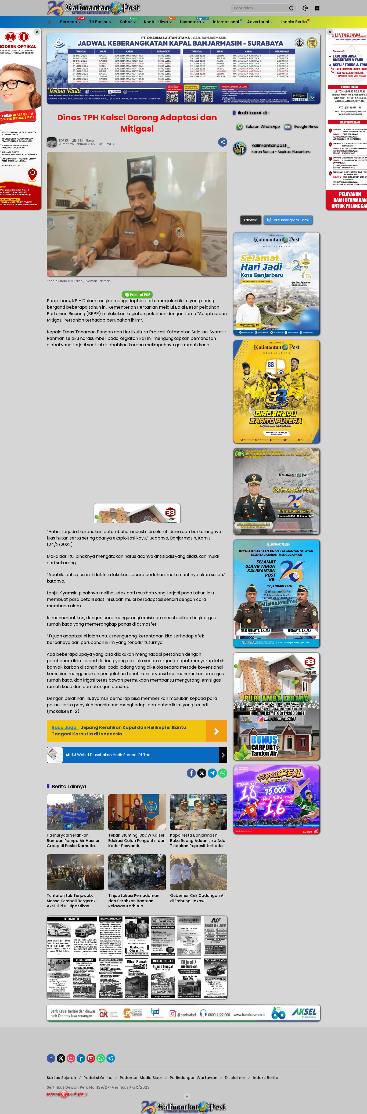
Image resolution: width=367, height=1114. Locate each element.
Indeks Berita (265, 1077)
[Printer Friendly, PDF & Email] (137, 294)
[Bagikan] (222, 142)
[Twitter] (201, 773)
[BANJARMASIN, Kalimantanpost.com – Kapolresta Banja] (276, 186)
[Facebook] (191, 773)
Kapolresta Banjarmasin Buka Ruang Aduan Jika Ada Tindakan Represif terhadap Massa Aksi (197, 841)
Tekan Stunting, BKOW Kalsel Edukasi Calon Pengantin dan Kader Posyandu (136, 840)
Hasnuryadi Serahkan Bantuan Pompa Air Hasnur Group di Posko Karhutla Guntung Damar (73, 841)
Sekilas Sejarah (61, 1077)
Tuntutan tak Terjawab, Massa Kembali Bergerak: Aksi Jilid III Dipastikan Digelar (71, 901)
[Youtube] (91, 1058)
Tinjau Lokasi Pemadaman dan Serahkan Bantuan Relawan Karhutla (133, 901)
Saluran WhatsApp (263, 126)
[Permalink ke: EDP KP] (53, 142)
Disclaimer (235, 1077)
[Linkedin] (81, 1058)
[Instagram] (71, 1058)
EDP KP (64, 140)
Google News (306, 126)
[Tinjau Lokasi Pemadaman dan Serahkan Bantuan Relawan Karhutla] (136, 872)
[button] (291, 7)
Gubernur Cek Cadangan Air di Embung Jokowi (198, 898)
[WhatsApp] (222, 773)
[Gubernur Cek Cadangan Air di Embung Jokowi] (198, 872)
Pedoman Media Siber (141, 1077)
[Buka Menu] (317, 8)
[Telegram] (212, 773)
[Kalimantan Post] (94, 7)
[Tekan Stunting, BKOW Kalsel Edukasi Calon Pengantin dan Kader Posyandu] (136, 812)
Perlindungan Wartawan (193, 1077)
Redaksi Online (98, 1077)
